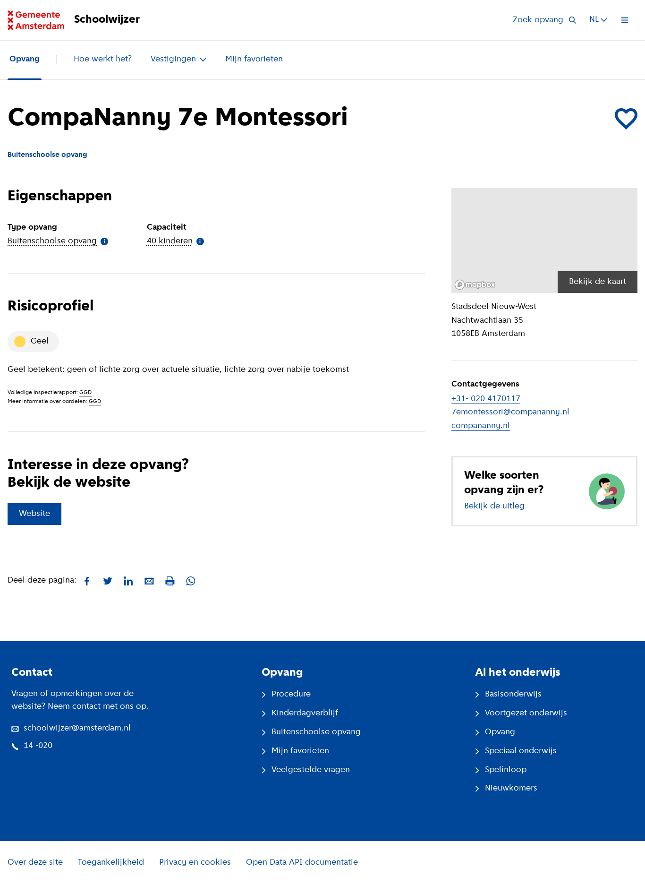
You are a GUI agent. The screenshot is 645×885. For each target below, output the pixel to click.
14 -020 (38, 746)
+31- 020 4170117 (485, 399)
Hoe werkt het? (103, 59)
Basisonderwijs (513, 694)
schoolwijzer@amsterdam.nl (77, 728)
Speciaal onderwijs (521, 751)
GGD (85, 392)
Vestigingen (173, 59)
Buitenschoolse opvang (316, 732)
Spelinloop (505, 770)
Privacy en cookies (195, 863)
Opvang (24, 59)
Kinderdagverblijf (305, 713)
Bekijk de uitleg (494, 506)
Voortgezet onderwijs (526, 713)
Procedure (291, 694)
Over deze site (35, 863)
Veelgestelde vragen (311, 770)
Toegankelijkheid (111, 863)
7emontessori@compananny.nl (510, 412)
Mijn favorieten (254, 59)
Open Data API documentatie (302, 863)
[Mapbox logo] (475, 284)
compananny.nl (480, 426)
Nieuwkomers (511, 788)
